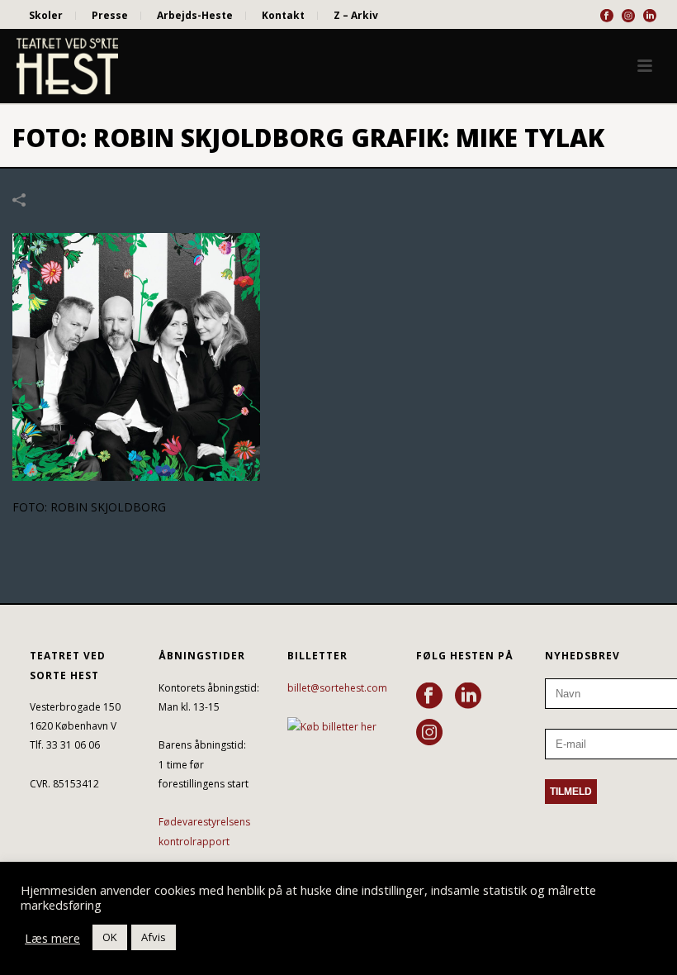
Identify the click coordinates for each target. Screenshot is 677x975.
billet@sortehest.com (337, 688)
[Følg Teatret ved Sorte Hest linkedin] (468, 696)
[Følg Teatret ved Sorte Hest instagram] (429, 733)
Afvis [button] (153, 937)
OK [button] (109, 937)
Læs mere (52, 937)
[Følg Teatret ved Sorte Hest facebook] (429, 696)
